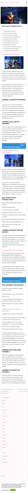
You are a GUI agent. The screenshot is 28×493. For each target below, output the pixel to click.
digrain (11, 21)
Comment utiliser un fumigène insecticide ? (13, 46)
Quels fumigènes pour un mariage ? (11, 42)
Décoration (5, 416)
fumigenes (19, 21)
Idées (3, 428)
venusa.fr (3, 475)
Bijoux (3, 403)
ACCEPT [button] (13, 490)
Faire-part (4, 422)
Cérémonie (5, 409)
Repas (3, 438)
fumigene (15, 21)
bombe (8, 21)
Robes (3, 441)
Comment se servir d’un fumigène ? (11, 50)
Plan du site (5, 462)
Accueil (4, 453)
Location (4, 434)
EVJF (3, 419)
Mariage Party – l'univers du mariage (10, 2)
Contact (4, 459)
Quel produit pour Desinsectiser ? (10, 38)
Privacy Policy (5, 456)
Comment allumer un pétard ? (10, 31)
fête (15, 20)
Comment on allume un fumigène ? (11, 35)
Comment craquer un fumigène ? (10, 33)
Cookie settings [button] (5, 490)
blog (3, 406)
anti (6, 21)
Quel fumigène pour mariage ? (10, 44)
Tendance (4, 444)
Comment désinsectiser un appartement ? (12, 37)
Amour (4, 400)
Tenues (4, 447)
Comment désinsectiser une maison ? (11, 40)
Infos (3, 431)
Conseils (4, 413)
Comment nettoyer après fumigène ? (11, 48)
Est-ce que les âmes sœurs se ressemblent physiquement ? (7, 391)
